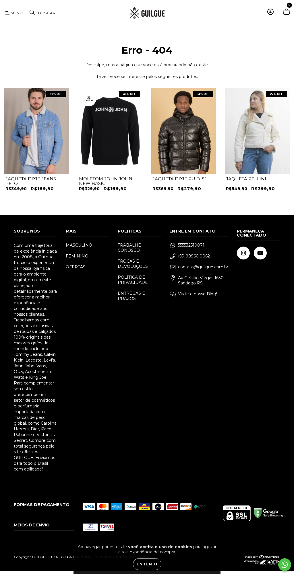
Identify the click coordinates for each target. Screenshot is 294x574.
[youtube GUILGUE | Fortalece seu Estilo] (260, 253)
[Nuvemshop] (262, 557)
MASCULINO (79, 245)
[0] (286, 14)
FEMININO (77, 256)
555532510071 (191, 245)
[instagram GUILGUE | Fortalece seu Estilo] (243, 253)
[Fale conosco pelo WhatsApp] (284, 564)
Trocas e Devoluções (133, 264)
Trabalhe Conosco (129, 248)
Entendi (147, 564)
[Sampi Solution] (262, 563)
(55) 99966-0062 (194, 256)
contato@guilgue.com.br (203, 267)
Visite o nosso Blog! (197, 293)
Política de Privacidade (133, 280)
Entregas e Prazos (131, 296)
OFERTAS (76, 267)
